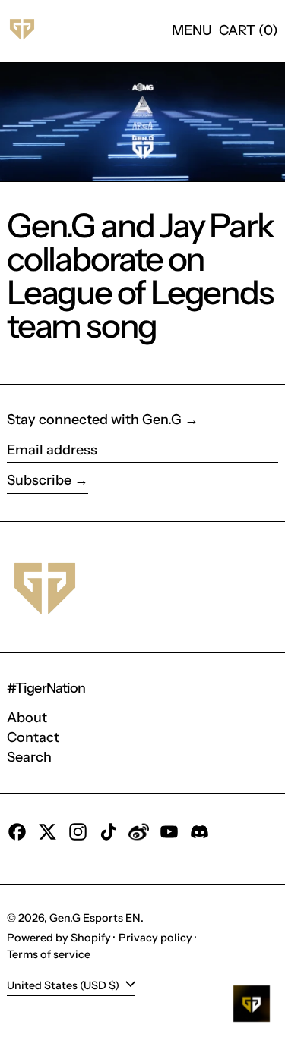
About (27, 717)
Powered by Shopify (59, 937)
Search (29, 757)
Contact (33, 737)
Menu (192, 30)
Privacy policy (155, 937)
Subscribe (39, 480)
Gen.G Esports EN (95, 918)
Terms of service (48, 954)
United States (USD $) (64, 984)
